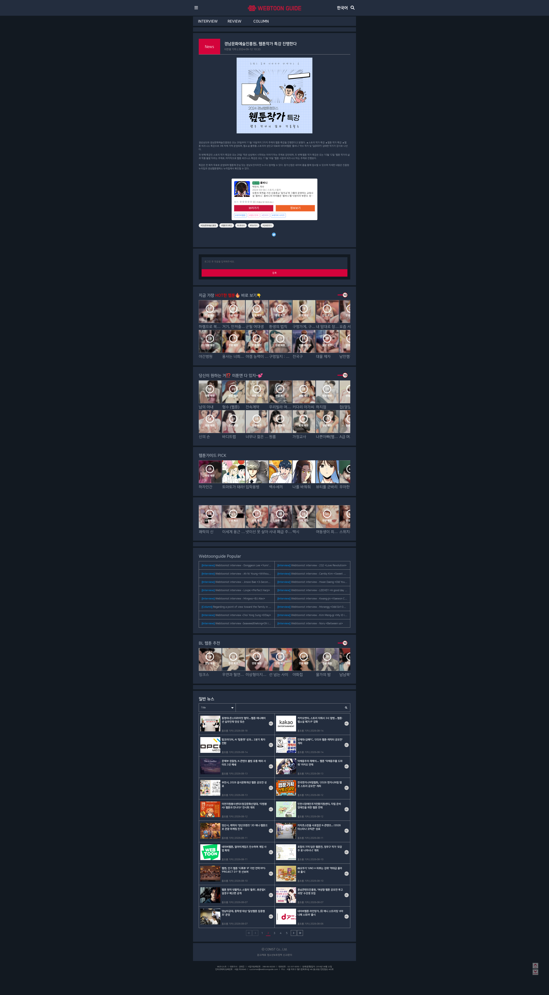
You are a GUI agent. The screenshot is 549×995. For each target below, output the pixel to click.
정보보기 (295, 208)
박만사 (255, 186)
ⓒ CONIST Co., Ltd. (275, 949)
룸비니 (260, 182)
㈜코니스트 (222, 966)
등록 (274, 273)
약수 (262, 186)
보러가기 (254, 208)
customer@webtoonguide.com (263, 969)
